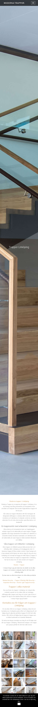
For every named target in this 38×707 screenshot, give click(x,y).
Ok (19, 704)
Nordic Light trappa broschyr (26, 582)
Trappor (22, 565)
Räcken (16, 565)
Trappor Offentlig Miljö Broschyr (24, 580)
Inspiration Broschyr (9, 582)
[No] (36, 700)
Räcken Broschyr (8, 580)
